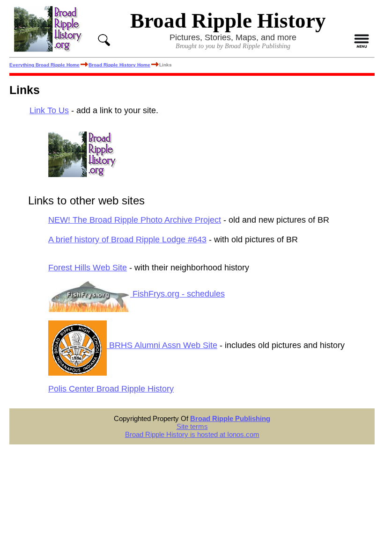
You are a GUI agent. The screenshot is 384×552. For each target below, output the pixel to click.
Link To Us (49, 110)
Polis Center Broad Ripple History (111, 388)
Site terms (192, 426)
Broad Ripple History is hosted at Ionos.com (192, 434)
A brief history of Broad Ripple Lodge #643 (127, 239)
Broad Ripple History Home (119, 64)
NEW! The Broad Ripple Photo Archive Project (134, 220)
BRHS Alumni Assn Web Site (162, 345)
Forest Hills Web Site (87, 267)
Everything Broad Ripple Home (44, 64)
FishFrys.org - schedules (177, 293)
